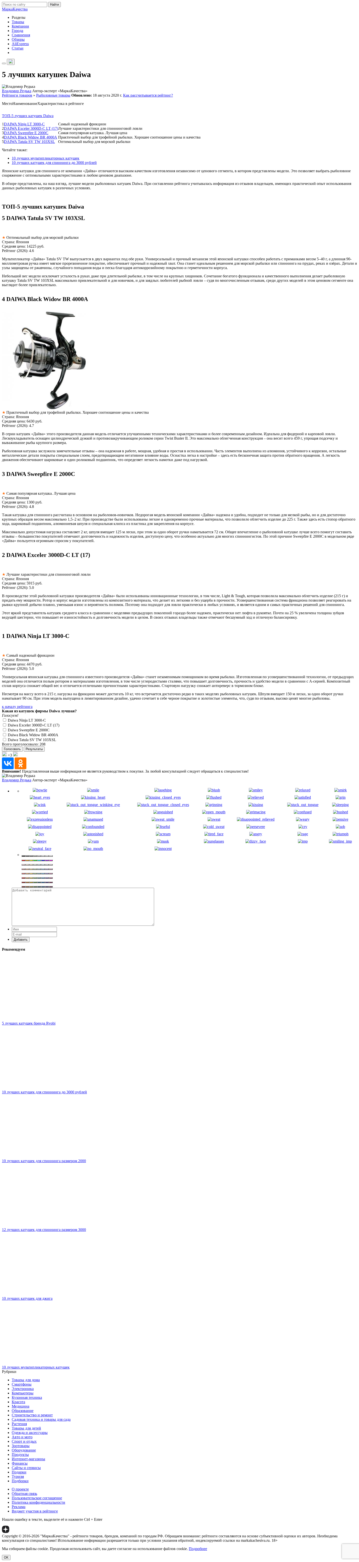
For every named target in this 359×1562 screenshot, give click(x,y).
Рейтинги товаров (17, 95)
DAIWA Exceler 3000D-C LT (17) (31, 128)
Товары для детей (26, 1428)
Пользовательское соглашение (37, 1498)
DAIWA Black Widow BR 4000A (30, 137)
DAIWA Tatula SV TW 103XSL (29, 142)
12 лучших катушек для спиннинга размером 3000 (44, 1230)
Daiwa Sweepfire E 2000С (28, 730)
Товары (18, 22)
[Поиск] (11, 62)
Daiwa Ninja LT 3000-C (26, 720)
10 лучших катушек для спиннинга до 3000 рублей (54, 163)
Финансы (20, 1463)
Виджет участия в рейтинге (35, 1511)
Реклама (18, 1507)
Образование (22, 1411)
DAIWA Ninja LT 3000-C (24, 124)
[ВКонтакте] (8, 763)
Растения (19, 1424)
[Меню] (4, 63)
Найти (54, 4)
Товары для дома (26, 1380)
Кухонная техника (27, 1397)
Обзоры (18, 39)
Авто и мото (22, 1437)
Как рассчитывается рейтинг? (148, 95)
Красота (18, 1402)
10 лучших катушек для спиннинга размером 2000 (44, 1161)
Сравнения (21, 35)
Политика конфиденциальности (38, 1502)
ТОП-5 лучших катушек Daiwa (27, 116)
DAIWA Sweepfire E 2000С (26, 133)
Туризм (18, 1476)
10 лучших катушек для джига (27, 1298)
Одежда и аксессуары (30, 1433)
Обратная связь (24, 1493)
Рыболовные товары (53, 95)
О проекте (20, 1489)
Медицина (20, 1406)
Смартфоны (22, 1384)
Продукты (20, 1454)
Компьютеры (22, 1393)
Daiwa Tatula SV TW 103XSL (31, 740)
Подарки (19, 1472)
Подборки (20, 1481)
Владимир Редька (16, 91)
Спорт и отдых (24, 1441)
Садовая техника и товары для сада (41, 1419)
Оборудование (24, 1450)
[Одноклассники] (20, 763)
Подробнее (198, 1549)
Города (17, 31)
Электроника (23, 1389)
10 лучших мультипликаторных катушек (45, 158)
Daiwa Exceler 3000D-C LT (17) (33, 725)
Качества (15, 9)
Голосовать (12, 749)
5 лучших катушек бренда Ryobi (28, 1023)
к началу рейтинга (17, 707)
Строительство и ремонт (32, 1415)
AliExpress (20, 44)
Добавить (21, 939)
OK (6, 1557)
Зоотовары (21, 1446)
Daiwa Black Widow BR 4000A (32, 735)
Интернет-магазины (28, 1459)
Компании (20, 26)
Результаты (34, 749)
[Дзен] (5, 1532)
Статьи (17, 48)
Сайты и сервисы (26, 1468)
